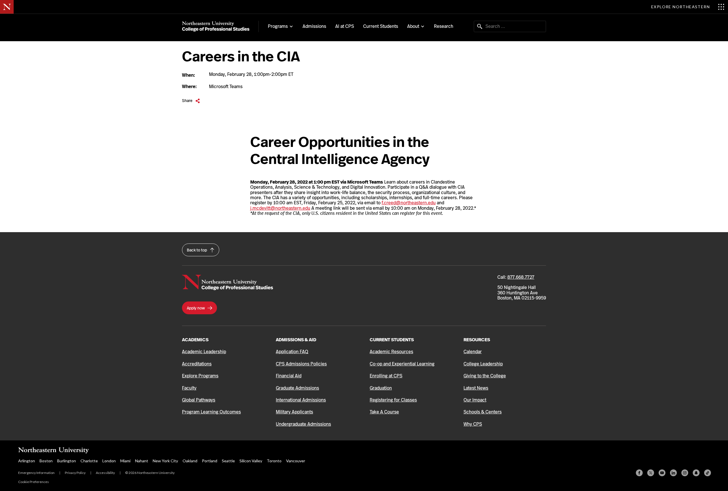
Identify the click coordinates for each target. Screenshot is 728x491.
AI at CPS (344, 26)
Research (443, 26)
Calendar (473, 351)
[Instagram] (684, 472)
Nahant (141, 460)
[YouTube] (662, 472)
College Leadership (483, 364)
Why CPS (473, 424)
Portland (209, 460)
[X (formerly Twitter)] (650, 472)
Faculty (189, 388)
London (109, 460)
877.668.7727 (520, 277)
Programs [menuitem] (278, 26)
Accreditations (197, 364)
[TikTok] (707, 472)
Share (191, 100)
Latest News (476, 388)
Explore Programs (200, 376)
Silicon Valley (250, 460)
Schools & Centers (483, 412)
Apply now (196, 308)
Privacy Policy (75, 473)
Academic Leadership (204, 351)
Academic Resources (391, 351)
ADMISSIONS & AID (296, 339)
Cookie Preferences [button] (33, 482)
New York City (165, 460)
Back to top (197, 250)
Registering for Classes (393, 400)
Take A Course (384, 412)
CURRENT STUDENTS (392, 339)
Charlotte (89, 460)
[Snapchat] (696, 472)
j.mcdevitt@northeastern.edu (280, 208)
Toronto (274, 460)
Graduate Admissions (297, 388)
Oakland (190, 460)
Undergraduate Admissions (303, 424)
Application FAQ (292, 351)
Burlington (66, 460)
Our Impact (475, 400)
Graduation (381, 388)
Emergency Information (36, 473)
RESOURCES (477, 339)
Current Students (380, 26)
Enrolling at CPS (386, 376)
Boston (46, 460)
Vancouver (295, 460)
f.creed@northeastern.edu (409, 202)
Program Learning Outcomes (211, 412)
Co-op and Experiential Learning (402, 364)
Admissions (314, 26)
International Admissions (301, 400)
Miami (125, 460)
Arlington (26, 460)
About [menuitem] (413, 26)
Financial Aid (288, 376)
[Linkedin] (673, 472)
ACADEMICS (195, 339)
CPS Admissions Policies (301, 364)
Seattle (228, 460)
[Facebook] (639, 472)
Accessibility (105, 473)
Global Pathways (198, 400)
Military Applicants (294, 412)
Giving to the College (485, 376)
